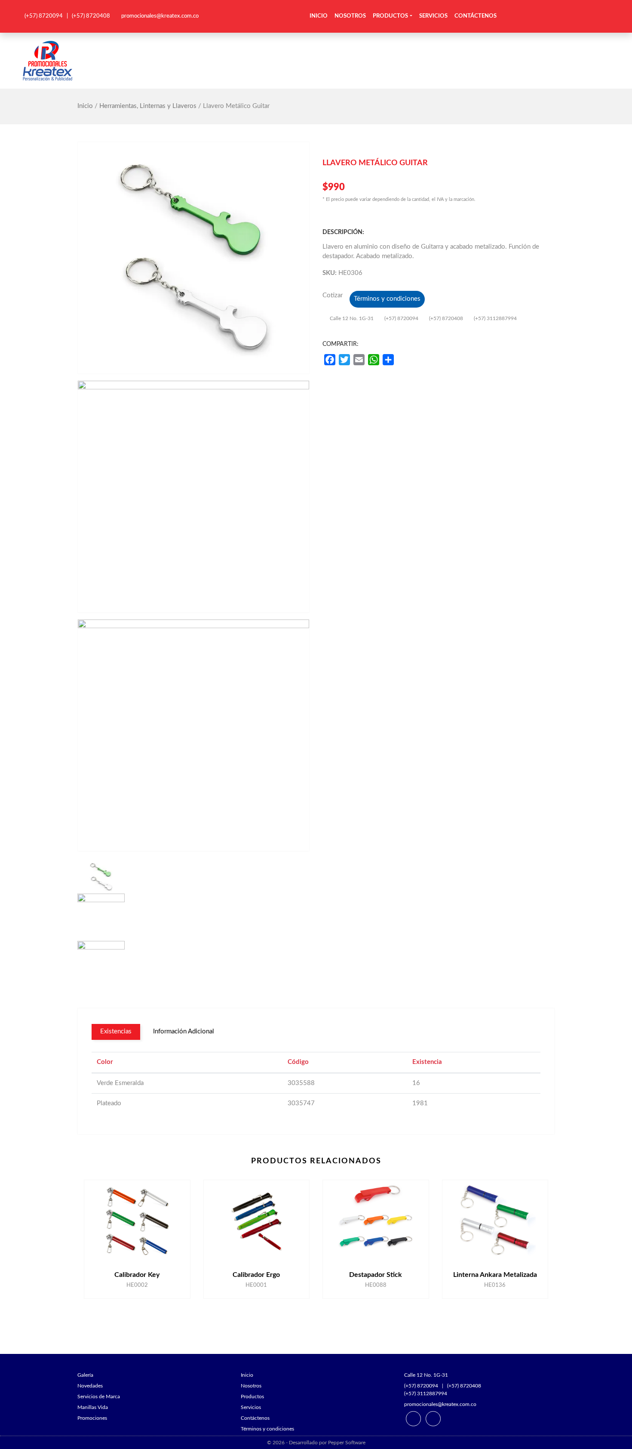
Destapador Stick (375, 1274)
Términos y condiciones (387, 299)
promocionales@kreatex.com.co (160, 16)
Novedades (90, 1385)
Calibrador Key (137, 1274)
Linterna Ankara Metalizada (495, 1274)
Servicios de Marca (98, 1396)
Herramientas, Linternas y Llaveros (147, 106)
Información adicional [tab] (183, 1031)
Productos (390, 16)
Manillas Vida (92, 1407)
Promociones (92, 1418)
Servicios (433, 16)
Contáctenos (475, 16)
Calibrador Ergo (256, 1274)
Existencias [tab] (116, 1031)
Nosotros (350, 16)
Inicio (319, 16)
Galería (85, 1375)
